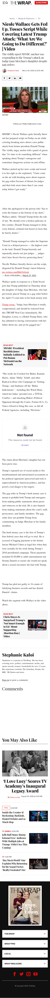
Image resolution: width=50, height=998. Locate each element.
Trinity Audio (27, 124)
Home (12, 18)
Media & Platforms (26, 18)
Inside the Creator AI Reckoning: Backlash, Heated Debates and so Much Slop (13, 817)
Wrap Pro (9, 944)
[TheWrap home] (20, 2)
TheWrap (9, 934)
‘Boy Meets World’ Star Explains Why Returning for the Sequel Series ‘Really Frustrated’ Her (14, 865)
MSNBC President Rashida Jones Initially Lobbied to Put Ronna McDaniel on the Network (14, 356)
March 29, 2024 (29, 275)
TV (39, 18)
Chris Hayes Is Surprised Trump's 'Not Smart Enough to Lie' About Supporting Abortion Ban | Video (14, 626)
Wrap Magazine (13, 963)
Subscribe (41, 2)
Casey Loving (15, 797)
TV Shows (6, 831)
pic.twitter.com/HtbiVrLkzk (15, 272)
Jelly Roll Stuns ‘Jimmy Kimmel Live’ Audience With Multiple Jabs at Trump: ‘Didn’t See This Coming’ (14, 841)
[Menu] (5, 2)
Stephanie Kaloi (13, 71)
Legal (7, 954)
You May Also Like (19, 740)
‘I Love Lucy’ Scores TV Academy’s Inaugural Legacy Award (25, 786)
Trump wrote (8, 304)
